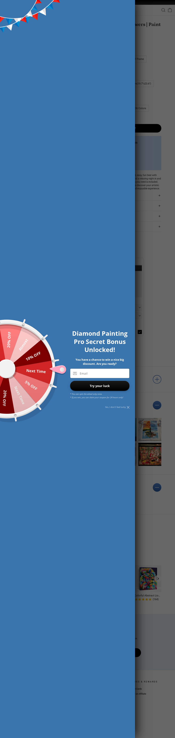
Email (84, 373)
